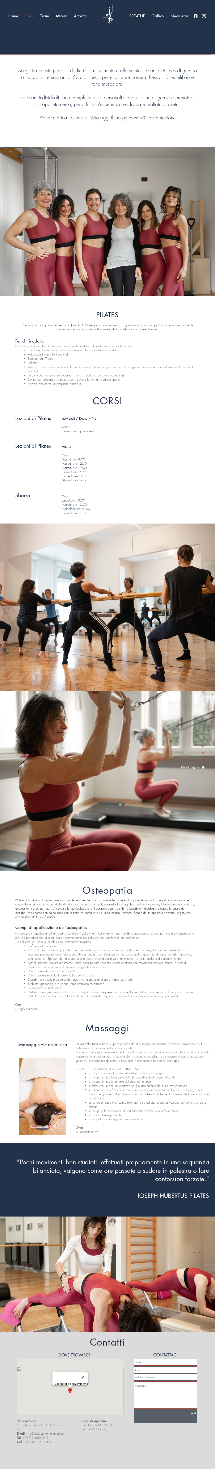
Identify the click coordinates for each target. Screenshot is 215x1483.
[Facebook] (195, 16)
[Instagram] (204, 16)
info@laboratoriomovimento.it (45, 1433)
